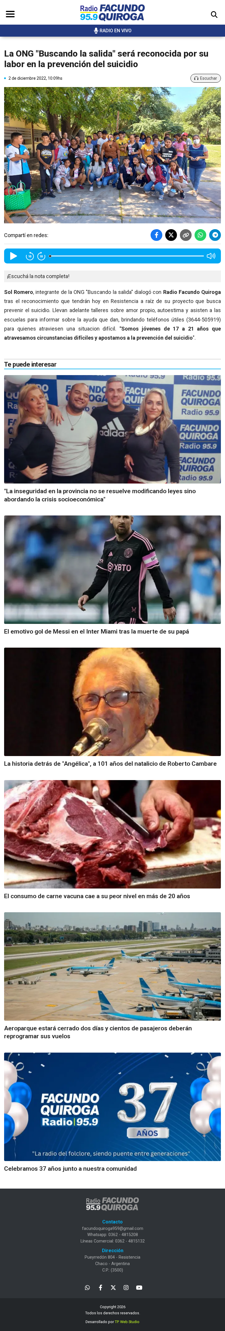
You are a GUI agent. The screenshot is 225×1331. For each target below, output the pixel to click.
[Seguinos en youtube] (139, 1287)
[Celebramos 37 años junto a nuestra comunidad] (112, 1107)
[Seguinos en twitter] (113, 1287)
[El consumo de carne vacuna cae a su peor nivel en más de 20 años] (112, 834)
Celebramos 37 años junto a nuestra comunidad (70, 1168)
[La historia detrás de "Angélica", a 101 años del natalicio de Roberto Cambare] (112, 702)
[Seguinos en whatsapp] (87, 1287)
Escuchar (208, 78)
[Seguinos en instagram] (126, 1287)
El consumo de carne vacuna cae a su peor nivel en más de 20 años (97, 896)
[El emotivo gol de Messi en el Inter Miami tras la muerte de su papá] (112, 569)
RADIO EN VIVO (116, 30)
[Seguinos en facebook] (100, 1287)
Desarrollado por (112, 1322)
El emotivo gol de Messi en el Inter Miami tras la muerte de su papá (96, 631)
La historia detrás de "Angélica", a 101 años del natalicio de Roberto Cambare (110, 763)
